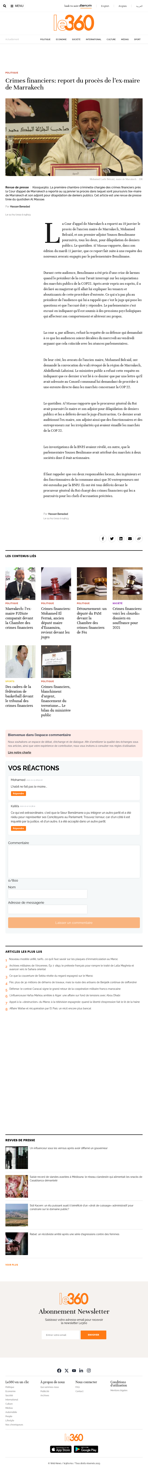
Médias (125, 39)
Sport (137, 39)
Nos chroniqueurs (14, 1424)
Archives (44, 1395)
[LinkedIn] (81, 1370)
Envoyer (93, 1334)
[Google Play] (86, 1448)
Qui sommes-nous (49, 1387)
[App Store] (61, 1448)
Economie (61, 39)
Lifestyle (9, 1420)
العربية (139, 6)
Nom (12, 887)
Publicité (44, 1391)
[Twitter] (66, 1370)
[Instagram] (89, 1370)
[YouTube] (74, 1370)
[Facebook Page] (59, 1370)
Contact (79, 1391)
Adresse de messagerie (26, 902)
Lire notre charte (19, 752)
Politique (45, 39)
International (93, 39)
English (105, 6)
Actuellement (12, 39)
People (8, 1416)
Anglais (123, 6)
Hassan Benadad (20, 206)
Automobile (11, 1412)
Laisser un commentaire (74, 923)
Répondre (18, 793)
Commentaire (18, 843)
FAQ (77, 1387)
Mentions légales (118, 1390)
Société (76, 39)
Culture (111, 39)
